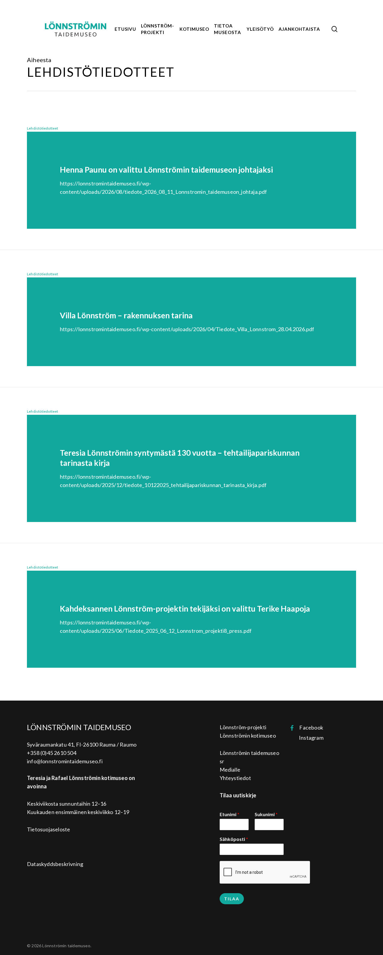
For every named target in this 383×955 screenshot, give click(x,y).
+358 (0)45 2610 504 (51, 753)
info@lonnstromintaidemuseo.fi (65, 761)
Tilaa (231, 898)
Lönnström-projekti (243, 727)
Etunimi (229, 814)
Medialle (230, 769)
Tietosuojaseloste (48, 829)
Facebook (308, 727)
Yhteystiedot (235, 778)
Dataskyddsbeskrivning (55, 864)
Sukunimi (266, 814)
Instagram (309, 737)
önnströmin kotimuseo (249, 735)
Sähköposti (234, 839)
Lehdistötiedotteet (42, 128)
